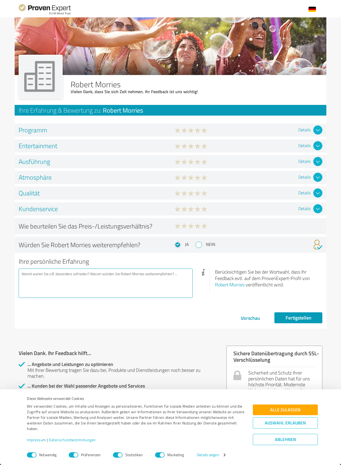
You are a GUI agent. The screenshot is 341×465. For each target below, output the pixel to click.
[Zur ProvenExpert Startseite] (45, 13)
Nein (210, 244)
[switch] (73, 455)
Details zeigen (208, 455)
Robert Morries (230, 284)
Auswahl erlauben (285, 423)
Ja (187, 244)
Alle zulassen (285, 410)
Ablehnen (285, 439)
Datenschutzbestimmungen (72, 440)
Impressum (36, 440)
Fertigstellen (298, 317)
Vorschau (250, 318)
